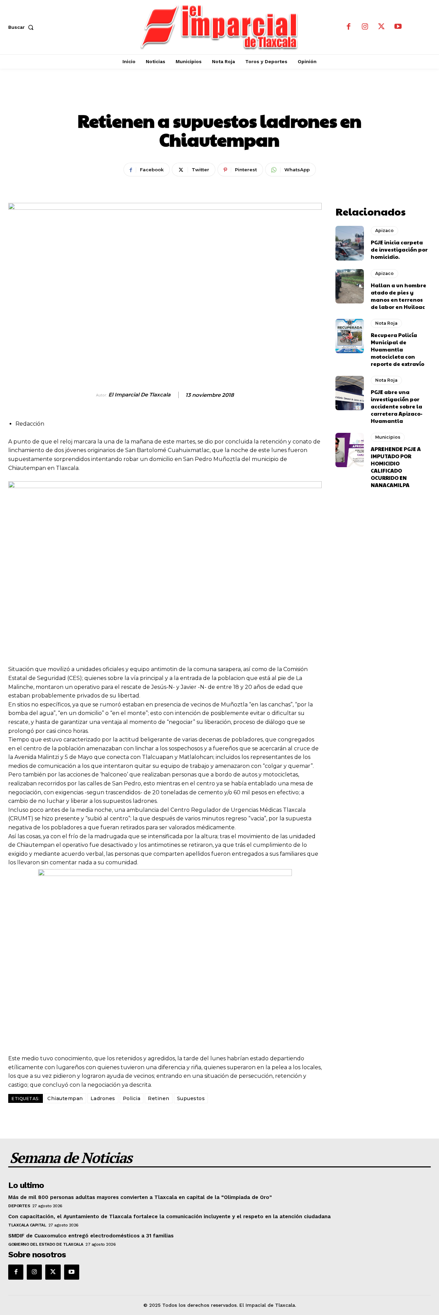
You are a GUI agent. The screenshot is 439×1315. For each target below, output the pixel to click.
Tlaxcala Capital (27, 1225)
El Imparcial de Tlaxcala (139, 395)
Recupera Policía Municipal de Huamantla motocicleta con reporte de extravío (397, 349)
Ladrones (103, 1098)
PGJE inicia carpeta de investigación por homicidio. (399, 249)
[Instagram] (365, 27)
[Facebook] (348, 27)
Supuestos (191, 1098)
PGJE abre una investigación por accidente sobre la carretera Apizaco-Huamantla (397, 406)
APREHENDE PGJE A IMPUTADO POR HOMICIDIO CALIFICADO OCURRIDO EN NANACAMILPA (396, 466)
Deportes (19, 1205)
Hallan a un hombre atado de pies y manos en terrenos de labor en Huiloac (398, 295)
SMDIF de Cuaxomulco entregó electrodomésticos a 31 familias (91, 1236)
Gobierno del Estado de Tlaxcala (45, 1244)
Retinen (158, 1098)
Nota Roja (219, 97)
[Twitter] (381, 27)
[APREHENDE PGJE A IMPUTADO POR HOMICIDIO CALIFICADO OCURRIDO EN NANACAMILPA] (349, 450)
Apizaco (384, 230)
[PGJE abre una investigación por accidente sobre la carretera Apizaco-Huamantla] (349, 393)
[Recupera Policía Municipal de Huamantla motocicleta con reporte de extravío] (349, 336)
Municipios (387, 437)
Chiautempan (65, 1098)
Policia (132, 1098)
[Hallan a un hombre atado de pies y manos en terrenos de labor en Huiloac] (349, 286)
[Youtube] (398, 27)
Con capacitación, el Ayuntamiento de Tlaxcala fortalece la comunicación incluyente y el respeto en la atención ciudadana (169, 1216)
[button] (22, 27)
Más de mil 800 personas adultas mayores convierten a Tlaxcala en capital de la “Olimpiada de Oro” (140, 1197)
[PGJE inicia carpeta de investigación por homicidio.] (349, 243)
